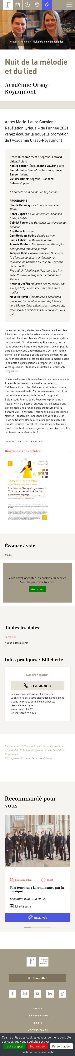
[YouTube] (37, 994)
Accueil (13, 41)
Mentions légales (38, 1030)
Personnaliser (61, 1046)
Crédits (37, 1023)
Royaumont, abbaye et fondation (8, 5)
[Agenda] (17, 5)
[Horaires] (27, 5)
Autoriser (37, 589)
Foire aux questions (37, 1015)
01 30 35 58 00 (40, 686)
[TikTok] (62, 994)
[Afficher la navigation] (69, 5)
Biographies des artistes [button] (22, 451)
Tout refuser (38, 1046)
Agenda (25, 41)
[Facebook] (12, 994)
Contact (37, 1008)
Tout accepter (14, 1046)
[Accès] (37, 5)
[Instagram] (25, 994)
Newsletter (40, 978)
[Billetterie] (47, 5)
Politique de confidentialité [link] (37, 1052)
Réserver (40, 917)
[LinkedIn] (50, 994)
